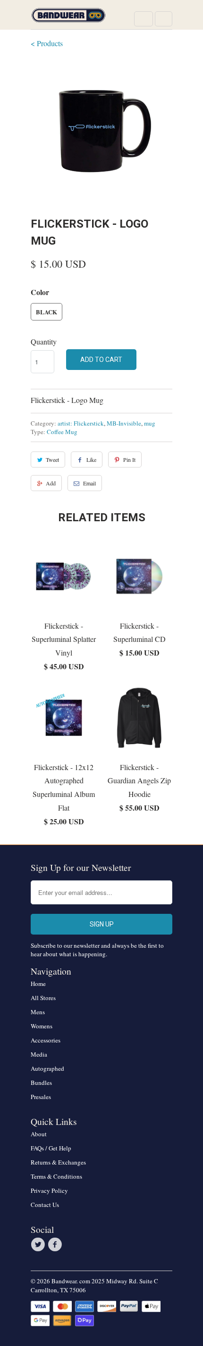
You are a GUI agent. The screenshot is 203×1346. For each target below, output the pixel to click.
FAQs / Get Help (51, 1148)
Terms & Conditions (56, 1176)
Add (51, 483)
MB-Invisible (124, 423)
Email (89, 483)
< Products (47, 43)
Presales (41, 1096)
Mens (38, 1012)
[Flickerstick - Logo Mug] (101, 131)
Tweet (52, 459)
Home (38, 983)
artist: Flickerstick (81, 423)
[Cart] (163, 18)
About (39, 1134)
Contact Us (45, 1204)
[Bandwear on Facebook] (56, 1245)
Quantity (44, 341)
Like (91, 459)
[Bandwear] (68, 18)
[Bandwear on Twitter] (39, 1245)
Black (46, 311)
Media (39, 1054)
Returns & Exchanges (58, 1162)
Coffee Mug (62, 431)
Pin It (129, 459)
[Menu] (143, 18)
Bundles (41, 1082)
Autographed (47, 1068)
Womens (41, 1026)
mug (149, 423)
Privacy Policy (49, 1190)
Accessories (45, 1040)
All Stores (43, 997)
